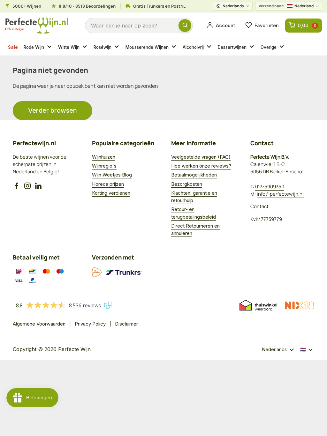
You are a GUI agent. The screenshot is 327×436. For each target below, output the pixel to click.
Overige (269, 47)
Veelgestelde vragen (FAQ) (201, 157)
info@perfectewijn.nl (280, 194)
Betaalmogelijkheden (194, 175)
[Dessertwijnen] (252, 47)
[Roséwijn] (117, 47)
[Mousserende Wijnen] (175, 47)
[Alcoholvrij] (210, 47)
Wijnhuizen (103, 157)
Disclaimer (126, 324)
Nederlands (233, 6)
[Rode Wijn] (50, 47)
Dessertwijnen (232, 47)
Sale (13, 47)
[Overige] (283, 47)
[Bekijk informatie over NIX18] (299, 305)
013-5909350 (269, 186)
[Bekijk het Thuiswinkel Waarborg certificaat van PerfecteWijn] (258, 305)
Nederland (286, 6)
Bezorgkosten (186, 184)
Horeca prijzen (108, 184)
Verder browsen (52, 110)
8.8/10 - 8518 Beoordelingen (87, 6)
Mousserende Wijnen (147, 47)
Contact (259, 206)
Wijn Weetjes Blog (112, 175)
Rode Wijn (34, 47)
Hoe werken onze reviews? (201, 166)
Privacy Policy (90, 324)
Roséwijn (102, 47)
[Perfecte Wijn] (36, 26)
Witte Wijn (69, 47)
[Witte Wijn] (85, 47)
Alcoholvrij (193, 47)
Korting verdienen (111, 193)
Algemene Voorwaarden (39, 324)
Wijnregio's (104, 166)
